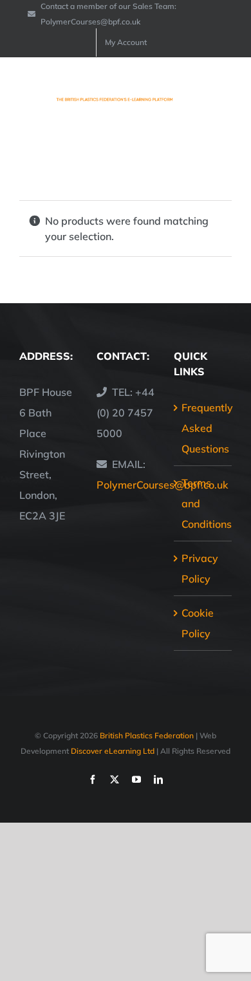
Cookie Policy (197, 623)
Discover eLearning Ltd (112, 751)
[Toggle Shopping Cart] (179, 93)
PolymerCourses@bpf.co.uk (162, 484)
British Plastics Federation (147, 735)
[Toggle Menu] (223, 93)
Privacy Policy (199, 568)
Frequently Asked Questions (203, 428)
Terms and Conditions (203, 503)
